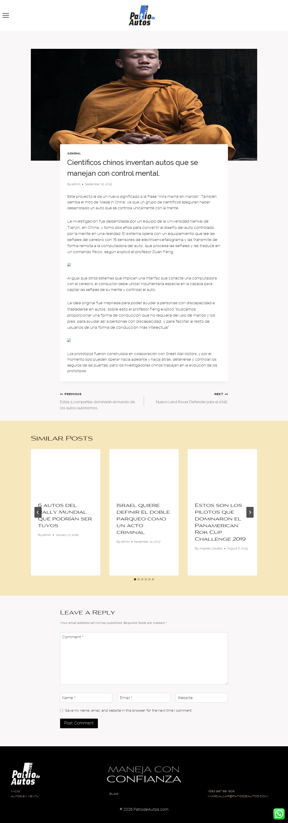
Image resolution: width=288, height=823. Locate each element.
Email (126, 698)
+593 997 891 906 (221, 791)
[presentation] (65, 472)
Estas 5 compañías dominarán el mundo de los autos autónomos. (97, 401)
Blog (114, 794)
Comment (73, 637)
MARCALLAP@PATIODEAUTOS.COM (238, 796)
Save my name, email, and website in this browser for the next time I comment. (128, 710)
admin (76, 184)
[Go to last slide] (38, 512)
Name (69, 698)
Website (185, 698)
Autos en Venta (25, 796)
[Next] (250, 512)
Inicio (15, 791)
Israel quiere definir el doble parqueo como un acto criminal (143, 519)
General (74, 153)
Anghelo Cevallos (211, 548)
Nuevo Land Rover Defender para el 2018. (192, 398)
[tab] (135, 579)
